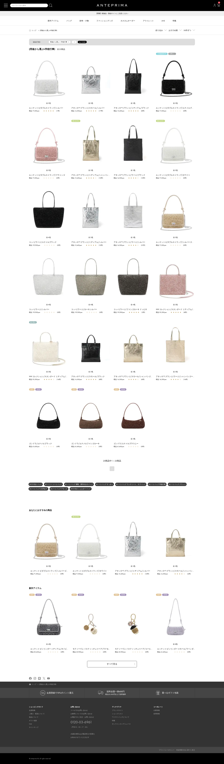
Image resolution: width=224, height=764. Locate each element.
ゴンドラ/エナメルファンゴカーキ (85, 443)
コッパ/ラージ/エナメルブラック (43, 242)
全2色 (175, 305)
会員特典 (32, 710)
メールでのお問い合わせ (79, 710)
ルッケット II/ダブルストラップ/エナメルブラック (176, 108)
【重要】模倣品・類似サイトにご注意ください (112, 13)
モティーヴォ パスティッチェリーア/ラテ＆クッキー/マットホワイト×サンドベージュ (108, 649)
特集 (113, 721)
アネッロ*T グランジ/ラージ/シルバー (129, 242)
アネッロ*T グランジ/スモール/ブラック (88, 376)
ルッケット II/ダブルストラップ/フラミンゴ (47, 175)
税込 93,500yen (161, 312)
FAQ (30, 724)
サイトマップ (33, 727)
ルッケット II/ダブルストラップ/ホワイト (173, 175)
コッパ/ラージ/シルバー (39, 309)
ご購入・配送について (37, 714)
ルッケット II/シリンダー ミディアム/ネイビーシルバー (53, 649)
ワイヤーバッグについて (120, 717)
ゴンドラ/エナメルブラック (40, 443)
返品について (33, 717)
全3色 (90, 103)
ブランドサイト (117, 710)
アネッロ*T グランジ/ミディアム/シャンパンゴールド (93, 175)
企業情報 (156, 710)
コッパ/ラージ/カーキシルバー (84, 309)
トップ (34, 30)
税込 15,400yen (119, 111)
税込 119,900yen (34, 245)
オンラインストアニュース (121, 724)
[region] (48, 77)
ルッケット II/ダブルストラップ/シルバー (46, 108)
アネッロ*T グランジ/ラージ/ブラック (129, 175)
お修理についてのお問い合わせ (81, 714)
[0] (218, 6)
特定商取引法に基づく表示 (185, 750)
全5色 (48, 103)
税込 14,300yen (76, 111)
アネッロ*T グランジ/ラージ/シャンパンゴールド (176, 376)
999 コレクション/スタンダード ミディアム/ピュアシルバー (54, 376)
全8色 (175, 644)
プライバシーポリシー (166, 750)
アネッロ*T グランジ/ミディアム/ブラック (131, 108)
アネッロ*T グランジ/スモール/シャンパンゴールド (135, 376)
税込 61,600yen (34, 446)
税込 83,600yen (35, 652)
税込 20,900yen (78, 652)
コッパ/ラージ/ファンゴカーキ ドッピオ (130, 309)
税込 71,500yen (34, 111)
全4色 (48, 237)
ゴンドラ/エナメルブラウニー (126, 443)
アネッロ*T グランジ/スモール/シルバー (88, 108)
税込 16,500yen (119, 178)
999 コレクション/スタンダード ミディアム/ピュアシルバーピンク (183, 309)
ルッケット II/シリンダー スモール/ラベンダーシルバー (180, 649)
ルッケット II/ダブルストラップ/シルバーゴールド (176, 242)
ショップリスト (117, 714)
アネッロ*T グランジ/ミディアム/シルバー (88, 242)
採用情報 (156, 714)
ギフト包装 (33, 721)
